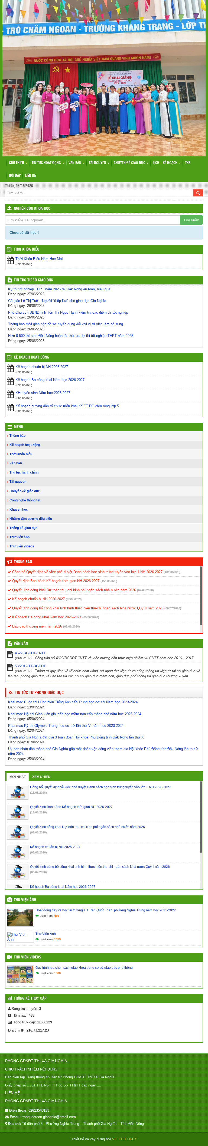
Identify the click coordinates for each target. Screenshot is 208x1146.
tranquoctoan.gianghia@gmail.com (49, 1117)
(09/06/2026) (90, 617)
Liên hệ (30, 176)
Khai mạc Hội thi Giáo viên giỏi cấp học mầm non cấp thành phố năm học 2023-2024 (74, 714)
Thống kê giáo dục (23, 528)
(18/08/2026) (172, 572)
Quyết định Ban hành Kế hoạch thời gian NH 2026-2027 (55, 581)
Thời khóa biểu (20, 454)
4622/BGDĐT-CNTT (30, 653)
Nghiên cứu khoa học (32, 209)
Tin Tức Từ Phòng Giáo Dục (39, 693)
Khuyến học (18, 509)
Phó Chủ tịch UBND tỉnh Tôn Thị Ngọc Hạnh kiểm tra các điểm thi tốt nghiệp (68, 312)
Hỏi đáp (15, 176)
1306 (57, 973)
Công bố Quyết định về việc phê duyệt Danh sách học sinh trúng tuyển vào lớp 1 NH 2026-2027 (86, 572)
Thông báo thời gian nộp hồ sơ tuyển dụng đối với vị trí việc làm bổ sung (65, 324)
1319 (57, 939)
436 (56, 915)
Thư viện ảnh (19, 537)
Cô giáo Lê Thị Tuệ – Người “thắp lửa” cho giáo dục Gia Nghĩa (57, 301)
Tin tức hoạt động (47, 163)
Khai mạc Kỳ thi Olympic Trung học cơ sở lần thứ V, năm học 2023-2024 (65, 726)
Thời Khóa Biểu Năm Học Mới (39, 259)
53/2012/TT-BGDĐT (30, 666)
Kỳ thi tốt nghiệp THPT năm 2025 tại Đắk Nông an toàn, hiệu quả (59, 289)
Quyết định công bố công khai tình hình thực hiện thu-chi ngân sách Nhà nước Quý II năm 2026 (87, 608)
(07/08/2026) (145, 590)
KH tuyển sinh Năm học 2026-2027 (42, 393)
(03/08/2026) (74, 599)
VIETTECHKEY (124, 1139)
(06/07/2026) (172, 608)
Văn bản (75, 163)
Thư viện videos (21, 546)
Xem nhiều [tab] (41, 777)
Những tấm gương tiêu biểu (30, 519)
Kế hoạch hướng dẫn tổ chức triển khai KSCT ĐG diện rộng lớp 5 (67, 406)
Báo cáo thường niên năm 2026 (36, 626)
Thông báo (17, 436)
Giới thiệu (17, 163)
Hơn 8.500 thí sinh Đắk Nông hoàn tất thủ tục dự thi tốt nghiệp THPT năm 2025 (70, 336)
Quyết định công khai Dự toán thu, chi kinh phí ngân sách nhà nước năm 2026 (73, 590)
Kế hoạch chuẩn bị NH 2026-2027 (41, 367)
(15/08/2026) (108, 581)
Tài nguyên (98, 163)
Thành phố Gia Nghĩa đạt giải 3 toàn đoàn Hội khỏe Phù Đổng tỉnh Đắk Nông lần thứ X (76, 737)
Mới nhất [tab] (17, 777)
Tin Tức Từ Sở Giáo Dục (33, 280)
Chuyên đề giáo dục (130, 163)
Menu (18, 427)
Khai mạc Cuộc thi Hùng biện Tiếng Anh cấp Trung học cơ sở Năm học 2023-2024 (73, 702)
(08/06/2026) (71, 626)
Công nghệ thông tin (24, 500)
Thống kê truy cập (30, 998)
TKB (187, 163)
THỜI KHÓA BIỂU (26, 249)
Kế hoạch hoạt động (31, 357)
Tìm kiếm (191, 220)
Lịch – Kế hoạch (165, 163)
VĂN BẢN (21, 644)
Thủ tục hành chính (23, 472)
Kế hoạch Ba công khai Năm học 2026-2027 (49, 380)
